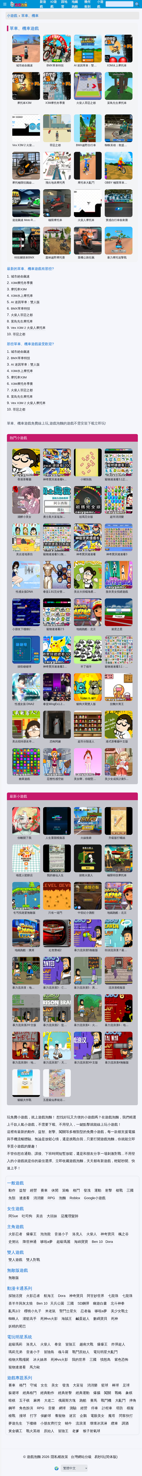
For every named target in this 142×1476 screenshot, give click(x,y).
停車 (94, 1408)
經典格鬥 (30, 1393)
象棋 (129, 1393)
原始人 (49, 1431)
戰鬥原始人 (81, 1352)
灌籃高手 (30, 1319)
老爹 (75, 1431)
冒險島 (49, 1352)
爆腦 (96, 1393)
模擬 (130, 1408)
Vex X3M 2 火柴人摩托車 (28, 328)
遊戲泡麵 (34, 1457)
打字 (33, 1416)
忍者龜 (86, 1311)
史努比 (13, 1242)
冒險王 (70, 1344)
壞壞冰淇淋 (98, 1423)
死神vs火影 (49, 1319)
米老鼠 (50, 1311)
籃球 (104, 1385)
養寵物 (60, 1416)
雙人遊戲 (15, 1260)
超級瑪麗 (63, 1242)
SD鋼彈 (83, 1303)
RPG (51, 1198)
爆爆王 (31, 1234)
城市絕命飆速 (20, 276)
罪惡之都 (19, 334)
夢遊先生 (15, 1423)
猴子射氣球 (91, 1431)
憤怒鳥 (105, 1359)
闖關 (107, 1393)
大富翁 (78, 1385)
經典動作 (47, 1393)
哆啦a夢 (46, 1242)
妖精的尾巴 (17, 1326)
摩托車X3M (19, 289)
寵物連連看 (17, 1367)
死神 (114, 1319)
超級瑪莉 (15, 1344)
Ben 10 (97, 1242)
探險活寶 (15, 1296)
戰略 (118, 1393)
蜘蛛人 (13, 1319)
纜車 (114, 1423)
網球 (62, 1408)
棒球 (115, 1385)
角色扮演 (26, 1408)
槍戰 (119, 1190)
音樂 (51, 1408)
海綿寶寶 (81, 1242)
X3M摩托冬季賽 (22, 283)
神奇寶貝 (107, 1234)
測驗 (73, 1408)
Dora (109, 1242)
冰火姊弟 (40, 1359)
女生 (44, 1385)
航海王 (49, 1296)
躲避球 (13, 1393)
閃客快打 (126, 1416)
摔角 (132, 1400)
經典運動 (83, 1393)
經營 (33, 1190)
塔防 (119, 1408)
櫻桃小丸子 (32, 1311)
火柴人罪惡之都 (22, 315)
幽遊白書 (100, 1303)
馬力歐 (35, 1367)
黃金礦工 (15, 1431)
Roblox (75, 1198)
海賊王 (66, 1319)
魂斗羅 (63, 1352)
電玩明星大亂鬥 (105, 1352)
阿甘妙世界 (95, 1296)
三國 (130, 1190)
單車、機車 (30, 16)
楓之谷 (123, 1234)
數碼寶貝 (100, 1319)
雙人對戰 (33, 1260)
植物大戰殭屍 (18, 1359)
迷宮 (72, 1416)
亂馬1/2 (14, 1311)
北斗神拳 (118, 1303)
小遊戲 (12, 16)
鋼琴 (11, 1408)
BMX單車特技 (20, 308)
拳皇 (58, 1344)
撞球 (22, 1416)
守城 (33, 1385)
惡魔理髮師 (69, 1216)
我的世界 (79, 1359)
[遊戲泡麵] (18, 4)
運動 (97, 1190)
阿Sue (13, 1216)
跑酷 (82, 1400)
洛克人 (77, 1234)
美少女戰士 (119, 1311)
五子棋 (24, 1400)
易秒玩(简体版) (106, 1457)
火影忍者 (15, 1234)
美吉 (39, 1216)
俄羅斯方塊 (67, 1400)
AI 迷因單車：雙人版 (25, 302)
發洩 (87, 1190)
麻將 (36, 1400)
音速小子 (61, 1234)
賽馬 (93, 1400)
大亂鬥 (120, 1400)
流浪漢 (81, 1423)
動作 (11, 1190)
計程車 (107, 1408)
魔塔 (111, 1416)
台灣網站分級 (81, 1457)
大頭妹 (52, 1216)
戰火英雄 (33, 1431)
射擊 (108, 1190)
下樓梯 (31, 1423)
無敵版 (13, 1278)
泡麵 (62, 1198)
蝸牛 (68, 1423)
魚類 (11, 1198)
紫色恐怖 (121, 1359)
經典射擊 (65, 1393)
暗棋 (11, 1400)
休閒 (54, 1190)
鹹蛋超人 (83, 1319)
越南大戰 (86, 1344)
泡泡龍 (45, 1234)
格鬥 (76, 1190)
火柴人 (91, 1234)
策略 (65, 1190)
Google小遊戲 (94, 1198)
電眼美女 (97, 1416)
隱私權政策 (59, 1457)
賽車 (44, 1190)
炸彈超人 (118, 1344)
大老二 (49, 1400)
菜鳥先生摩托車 (22, 321)
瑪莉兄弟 (15, 1352)
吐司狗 (27, 1216)
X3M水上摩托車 (22, 295)
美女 (54, 1385)
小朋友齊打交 (50, 1423)
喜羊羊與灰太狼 (20, 1303)
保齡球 (46, 1416)
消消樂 (38, 1198)
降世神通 (30, 1242)
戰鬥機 (106, 1400)
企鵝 (83, 1416)
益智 (22, 1190)
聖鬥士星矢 (68, 1311)
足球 (126, 1385)
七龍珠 (113, 1296)
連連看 (24, 1198)
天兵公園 (57, 1303)
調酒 (125, 1423)
